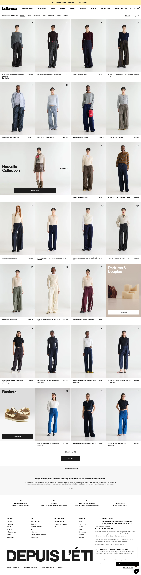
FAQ (32, 529)
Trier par (127, 15)
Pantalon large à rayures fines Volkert (13, 75)
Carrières (9, 529)
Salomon (81, 534)
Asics (80, 529)
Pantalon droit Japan (80, 75)
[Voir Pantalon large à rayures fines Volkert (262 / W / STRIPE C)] (17, 45)
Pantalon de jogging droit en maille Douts (49, 259)
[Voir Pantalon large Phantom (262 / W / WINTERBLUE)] (52, 108)
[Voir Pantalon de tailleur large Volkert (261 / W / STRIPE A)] (88, 414)
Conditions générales (47, 567)
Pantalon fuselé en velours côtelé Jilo (85, 259)
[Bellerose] (9, 8)
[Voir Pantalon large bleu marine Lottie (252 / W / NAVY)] (88, 351)
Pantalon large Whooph (10, 137)
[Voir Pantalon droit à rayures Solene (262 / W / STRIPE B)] (123, 168)
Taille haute (51, 15)
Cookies (60, 567)
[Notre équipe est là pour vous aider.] (122, 8)
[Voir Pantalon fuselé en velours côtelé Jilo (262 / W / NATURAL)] (52, 290)
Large (29, 15)
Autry (80, 521)
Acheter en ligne (59, 521)
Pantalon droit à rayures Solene (119, 198)
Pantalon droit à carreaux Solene (49, 75)
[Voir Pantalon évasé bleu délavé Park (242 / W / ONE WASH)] (52, 414)
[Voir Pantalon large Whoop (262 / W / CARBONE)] (88, 168)
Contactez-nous (35, 521)
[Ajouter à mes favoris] (32, 23)
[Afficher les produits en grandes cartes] (135, 15)
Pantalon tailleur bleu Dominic (48, 380)
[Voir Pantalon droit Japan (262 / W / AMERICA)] (88, 45)
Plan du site (10, 537)
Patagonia (81, 537)
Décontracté (36, 15)
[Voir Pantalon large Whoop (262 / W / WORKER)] (88, 108)
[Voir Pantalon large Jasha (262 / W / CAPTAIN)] (17, 228)
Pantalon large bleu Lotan (117, 443)
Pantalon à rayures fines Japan (118, 258)
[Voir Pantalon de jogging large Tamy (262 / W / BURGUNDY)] (88, 290)
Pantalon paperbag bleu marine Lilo (120, 380)
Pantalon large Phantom (45, 137)
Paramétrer (104, 564)
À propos (9, 521)
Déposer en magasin (61, 524)
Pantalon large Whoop (80, 137)
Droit (44, 15)
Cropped (65, 15)
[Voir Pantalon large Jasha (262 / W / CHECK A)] (123, 108)
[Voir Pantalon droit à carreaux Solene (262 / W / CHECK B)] (52, 45)
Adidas (81, 526)
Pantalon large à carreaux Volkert (120, 75)
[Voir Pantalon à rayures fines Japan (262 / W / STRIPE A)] (123, 228)
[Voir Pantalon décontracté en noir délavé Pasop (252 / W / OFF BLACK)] (17, 351)
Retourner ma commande (38, 534)
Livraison (33, 524)
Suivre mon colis (36, 532)
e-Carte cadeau (11, 532)
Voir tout (22, 15)
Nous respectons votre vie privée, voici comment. (109, 544)
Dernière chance (83, 2)
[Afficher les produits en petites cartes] (138, 15)
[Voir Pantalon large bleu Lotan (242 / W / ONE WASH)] (123, 414)
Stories (9, 526)
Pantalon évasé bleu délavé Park (48, 443)
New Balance (82, 524)
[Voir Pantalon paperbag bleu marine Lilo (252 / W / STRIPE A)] (123, 351)
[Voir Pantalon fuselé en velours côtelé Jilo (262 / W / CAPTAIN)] (88, 228)
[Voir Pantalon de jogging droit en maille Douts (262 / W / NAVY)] (52, 228)
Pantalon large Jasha (115, 137)
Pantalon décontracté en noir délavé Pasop (12, 381)
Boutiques (10, 524)
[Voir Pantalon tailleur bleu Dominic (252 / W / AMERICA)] (52, 351)
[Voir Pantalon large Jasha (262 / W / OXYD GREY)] (17, 290)
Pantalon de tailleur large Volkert (85, 443)
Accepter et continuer (127, 564)
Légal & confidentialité (30, 567)
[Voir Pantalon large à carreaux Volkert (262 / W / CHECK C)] (123, 45)
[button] (136, 571)
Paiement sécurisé (36, 526)
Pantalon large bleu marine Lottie (84, 380)
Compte (9, 534)
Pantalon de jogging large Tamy (84, 319)
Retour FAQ (34, 537)
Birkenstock (82, 532)
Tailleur (59, 15)
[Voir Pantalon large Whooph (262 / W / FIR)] (17, 108)
